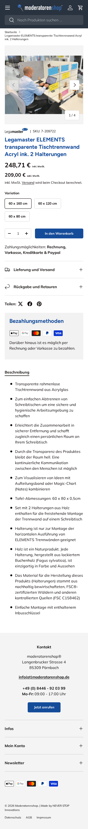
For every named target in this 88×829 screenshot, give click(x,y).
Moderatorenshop (26, 805)
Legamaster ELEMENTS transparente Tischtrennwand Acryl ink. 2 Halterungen (43, 37)
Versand (28, 182)
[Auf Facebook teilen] (29, 304)
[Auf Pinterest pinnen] (39, 304)
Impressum (44, 817)
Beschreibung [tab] (17, 372)
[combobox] (44, 20)
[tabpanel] (44, 500)
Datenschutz (13, 817)
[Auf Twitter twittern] (20, 304)
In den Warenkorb (59, 233)
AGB (29, 817)
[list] (44, 85)
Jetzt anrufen (44, 707)
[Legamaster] (17, 131)
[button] (80, 8)
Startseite (11, 32)
